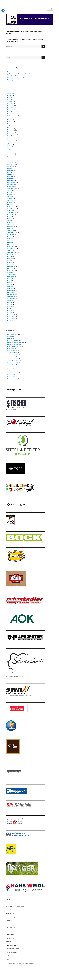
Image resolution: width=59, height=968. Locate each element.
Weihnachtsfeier (13, 373)
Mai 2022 (10, 196)
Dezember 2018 (11, 270)
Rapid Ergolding (11, 80)
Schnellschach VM (12, 363)
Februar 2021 (11, 226)
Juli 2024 (9, 144)
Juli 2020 (9, 236)
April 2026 (10, 101)
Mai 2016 (9, 312)
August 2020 (10, 234)
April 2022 (10, 198)
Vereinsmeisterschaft (13, 375)
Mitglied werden (10, 938)
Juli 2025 (9, 120)
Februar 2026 (11, 106)
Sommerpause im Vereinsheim (16, 78)
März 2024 (10, 152)
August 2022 (10, 190)
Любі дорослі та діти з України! (15, 906)
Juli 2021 (9, 216)
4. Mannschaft (13, 358)
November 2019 (11, 248)
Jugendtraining (10, 917)
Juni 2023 (10, 170)
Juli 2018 (9, 280)
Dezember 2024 (11, 134)
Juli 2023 (9, 168)
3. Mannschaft (13, 356)
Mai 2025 (10, 124)
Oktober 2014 (11, 319)
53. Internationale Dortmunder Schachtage (19, 74)
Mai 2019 (9, 260)
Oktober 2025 (11, 114)
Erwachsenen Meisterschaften (16, 342)
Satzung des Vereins (12, 945)
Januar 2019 (10, 268)
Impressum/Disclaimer (12, 952)
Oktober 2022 (11, 186)
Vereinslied (9, 910)
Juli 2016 (9, 308)
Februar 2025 (11, 130)
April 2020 (10, 238)
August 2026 (11, 93)
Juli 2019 (9, 256)
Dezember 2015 (11, 314)
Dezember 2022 (11, 182)
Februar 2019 (11, 266)
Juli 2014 (9, 321)
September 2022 (12, 188)
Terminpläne (11, 365)
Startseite (8, 899)
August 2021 (10, 214)
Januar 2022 (10, 204)
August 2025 (10, 118)
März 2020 (10, 240)
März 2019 (10, 264)
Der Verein (9, 903)
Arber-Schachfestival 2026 (15, 76)
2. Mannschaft (13, 354)
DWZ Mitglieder (10, 934)
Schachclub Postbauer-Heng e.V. (13, 963)
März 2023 (10, 176)
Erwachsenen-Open (13, 344)
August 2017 (10, 300)
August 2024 (10, 142)
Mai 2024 (10, 148)
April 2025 (10, 126)
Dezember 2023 (11, 158)
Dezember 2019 (11, 246)
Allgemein (10, 336)
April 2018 (10, 286)
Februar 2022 (11, 202)
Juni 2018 (10, 282)
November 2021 (11, 208)
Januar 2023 (10, 180)
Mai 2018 (9, 284)
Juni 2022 (10, 194)
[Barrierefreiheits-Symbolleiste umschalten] (3, 10)
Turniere (9, 367)
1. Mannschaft (13, 352)
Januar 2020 (10, 244)
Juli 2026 (9, 95)
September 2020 (12, 232)
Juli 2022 (9, 192)
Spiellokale (9, 920)
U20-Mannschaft (14, 360)
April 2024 (10, 150)
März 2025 (10, 128)
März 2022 (10, 200)
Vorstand (8, 941)
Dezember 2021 (11, 206)
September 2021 (11, 212)
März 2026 (10, 103)
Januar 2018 (10, 292)
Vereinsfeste (10, 369)
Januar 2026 (10, 108)
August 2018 (10, 278)
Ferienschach (11, 72)
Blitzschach (10, 338)
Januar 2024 (10, 156)
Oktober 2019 (11, 250)
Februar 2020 (11, 242)
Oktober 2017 (11, 298)
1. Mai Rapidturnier (12, 334)
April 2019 (10, 262)
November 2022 (11, 184)
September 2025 (12, 116)
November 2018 (11, 272)
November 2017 (11, 296)
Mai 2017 (9, 304)
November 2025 (11, 112)
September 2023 (12, 164)
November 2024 (11, 136)
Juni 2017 (9, 302)
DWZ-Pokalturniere (13, 340)
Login (7, 959)
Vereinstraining (11, 377)
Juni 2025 (10, 122)
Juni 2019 (10, 258)
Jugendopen (10, 348)
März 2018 (10, 288)
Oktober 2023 (11, 162)
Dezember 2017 (11, 294)
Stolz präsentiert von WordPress (29, 963)
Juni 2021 (10, 218)
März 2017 (10, 306)
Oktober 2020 (11, 230)
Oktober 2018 (11, 274)
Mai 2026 (10, 99)
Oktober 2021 (11, 210)
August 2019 (10, 254)
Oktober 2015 (11, 316)
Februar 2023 (11, 178)
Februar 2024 (11, 154)
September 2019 (12, 252)
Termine (8, 924)
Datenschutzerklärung (12, 948)
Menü (50, 9)
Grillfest (11, 371)
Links (7, 955)
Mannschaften (11, 350)
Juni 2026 (10, 97)
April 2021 (10, 222)
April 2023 (10, 174)
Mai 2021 (9, 220)
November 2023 (11, 160)
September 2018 (11, 276)
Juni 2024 (10, 146)
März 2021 (10, 224)
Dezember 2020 (11, 228)
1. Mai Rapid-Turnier (11, 927)
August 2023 (10, 166)
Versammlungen (12, 379)
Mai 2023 (10, 172)
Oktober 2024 (11, 138)
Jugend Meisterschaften (14, 346)
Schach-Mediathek (11, 931)
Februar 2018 (11, 290)
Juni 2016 (10, 310)
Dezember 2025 (11, 110)
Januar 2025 (10, 132)
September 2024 (12, 140)
